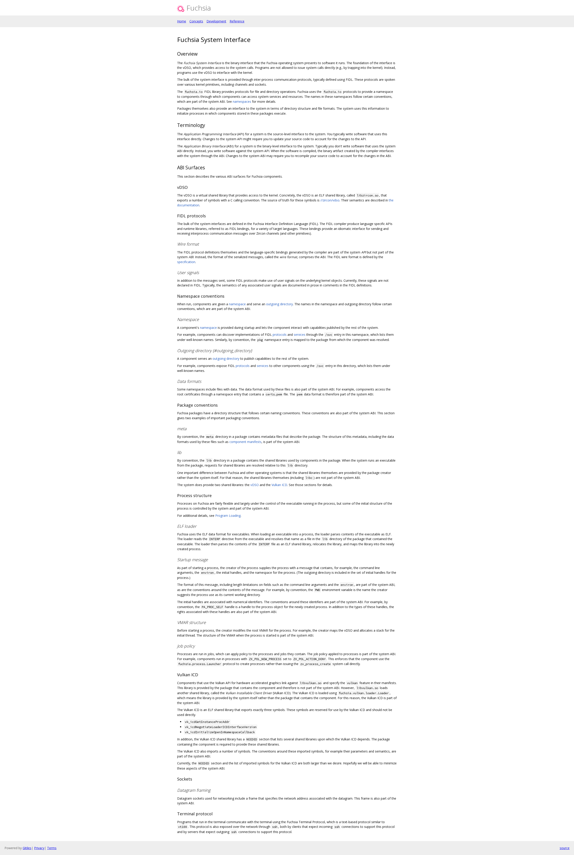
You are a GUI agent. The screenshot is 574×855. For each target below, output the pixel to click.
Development (216, 21)
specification (186, 262)
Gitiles (27, 848)
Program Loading (228, 515)
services (299, 334)
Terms (52, 848)
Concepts (196, 21)
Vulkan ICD (279, 485)
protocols (280, 334)
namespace (237, 304)
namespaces (242, 101)
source (565, 848)
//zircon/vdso (329, 200)
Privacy (39, 848)
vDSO (254, 485)
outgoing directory (279, 304)
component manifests (245, 442)
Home (181, 21)
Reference (237, 21)
